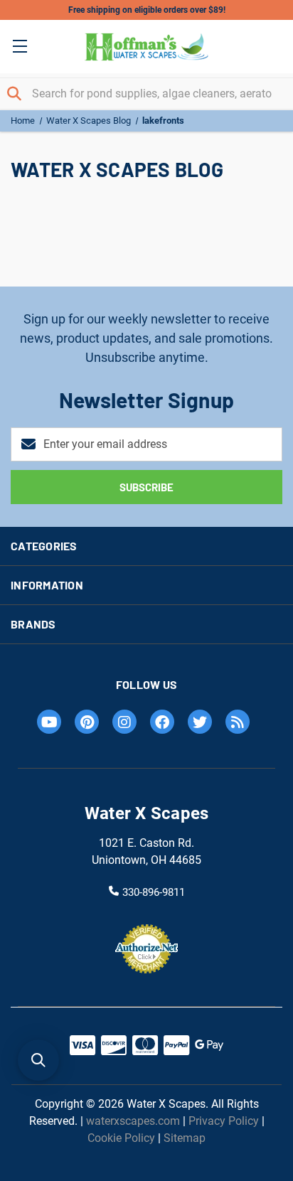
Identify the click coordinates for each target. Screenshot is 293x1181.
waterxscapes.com (133, 1121)
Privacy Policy (223, 1121)
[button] (38, 1060)
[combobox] (146, 93)
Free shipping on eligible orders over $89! (146, 10)
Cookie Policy (121, 1138)
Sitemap (185, 1138)
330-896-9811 (153, 891)
